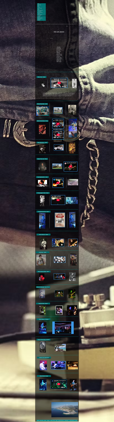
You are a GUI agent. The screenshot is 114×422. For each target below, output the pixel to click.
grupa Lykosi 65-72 (40, 12)
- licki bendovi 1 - (40, 11)
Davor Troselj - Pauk (40, 10)
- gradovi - (39, 13)
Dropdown (39, 20)
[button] (41, 77)
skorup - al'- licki (40, 8)
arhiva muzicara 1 (40, 14)
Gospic (38, 9)
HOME (38, 3)
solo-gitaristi (39, 15)
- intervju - (39, 7)
